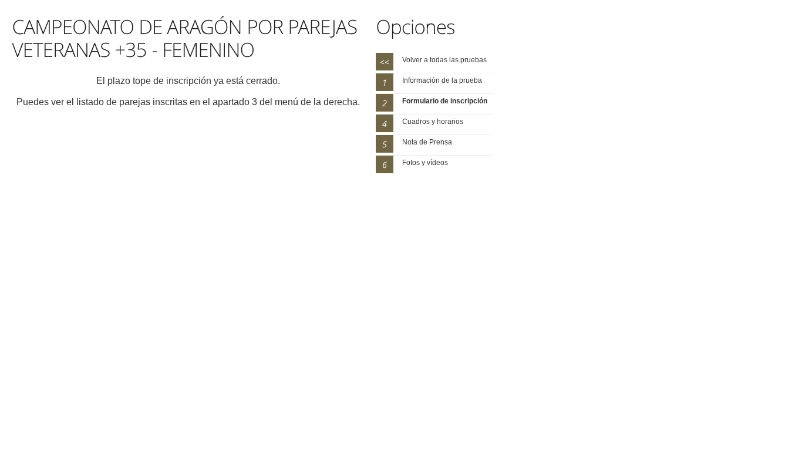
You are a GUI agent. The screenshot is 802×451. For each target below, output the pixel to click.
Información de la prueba (442, 80)
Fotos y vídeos (425, 163)
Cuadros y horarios (432, 121)
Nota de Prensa (427, 142)
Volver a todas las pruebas (444, 60)
